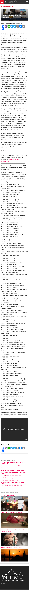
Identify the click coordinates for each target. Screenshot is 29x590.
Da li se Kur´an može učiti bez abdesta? (12, 512)
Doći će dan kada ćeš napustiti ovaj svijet (11, 475)
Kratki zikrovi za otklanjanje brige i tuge (11, 478)
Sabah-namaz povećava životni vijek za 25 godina (13, 470)
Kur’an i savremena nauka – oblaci (9, 480)
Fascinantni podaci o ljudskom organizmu (11, 485)
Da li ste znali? (4, 468)
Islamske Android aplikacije (9, 495)
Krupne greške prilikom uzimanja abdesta (11, 465)
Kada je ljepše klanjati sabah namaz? (11, 547)
